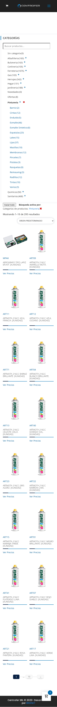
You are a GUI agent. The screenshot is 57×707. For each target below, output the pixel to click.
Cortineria (15, 66)
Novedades (15, 91)
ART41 (11, 597)
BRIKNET (30, 703)
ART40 (37, 430)
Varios (14, 187)
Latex (14, 137)
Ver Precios (8, 273)
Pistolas (15, 162)
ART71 (15, 373)
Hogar (13, 83)
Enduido (15, 117)
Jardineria (15, 87)
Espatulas (17, 132)
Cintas (15, 112)
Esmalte (16, 122)
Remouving (17, 172)
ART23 (13, 484)
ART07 (40, 596)
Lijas (14, 142)
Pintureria (13, 102)
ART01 (41, 540)
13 (29, 676)
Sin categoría (16, 53)
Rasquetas (16, 167)
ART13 (11, 430)
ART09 (37, 262)
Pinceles (15, 157)
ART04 (39, 374)
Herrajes (14, 79)
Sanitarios (15, 196)
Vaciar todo (9, 204)
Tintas (15, 182)
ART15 (11, 541)
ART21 (14, 652)
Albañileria (16, 58)
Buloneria (15, 62)
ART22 (37, 485)
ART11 (14, 317)
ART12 (40, 317)
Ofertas (13, 96)
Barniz (14, 107)
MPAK (14, 261)
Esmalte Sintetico (20, 127)
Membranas (18, 152)
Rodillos (16, 177)
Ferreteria (16, 70)
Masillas (16, 147)
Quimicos (14, 192)
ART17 (41, 652)
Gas (12, 75)
